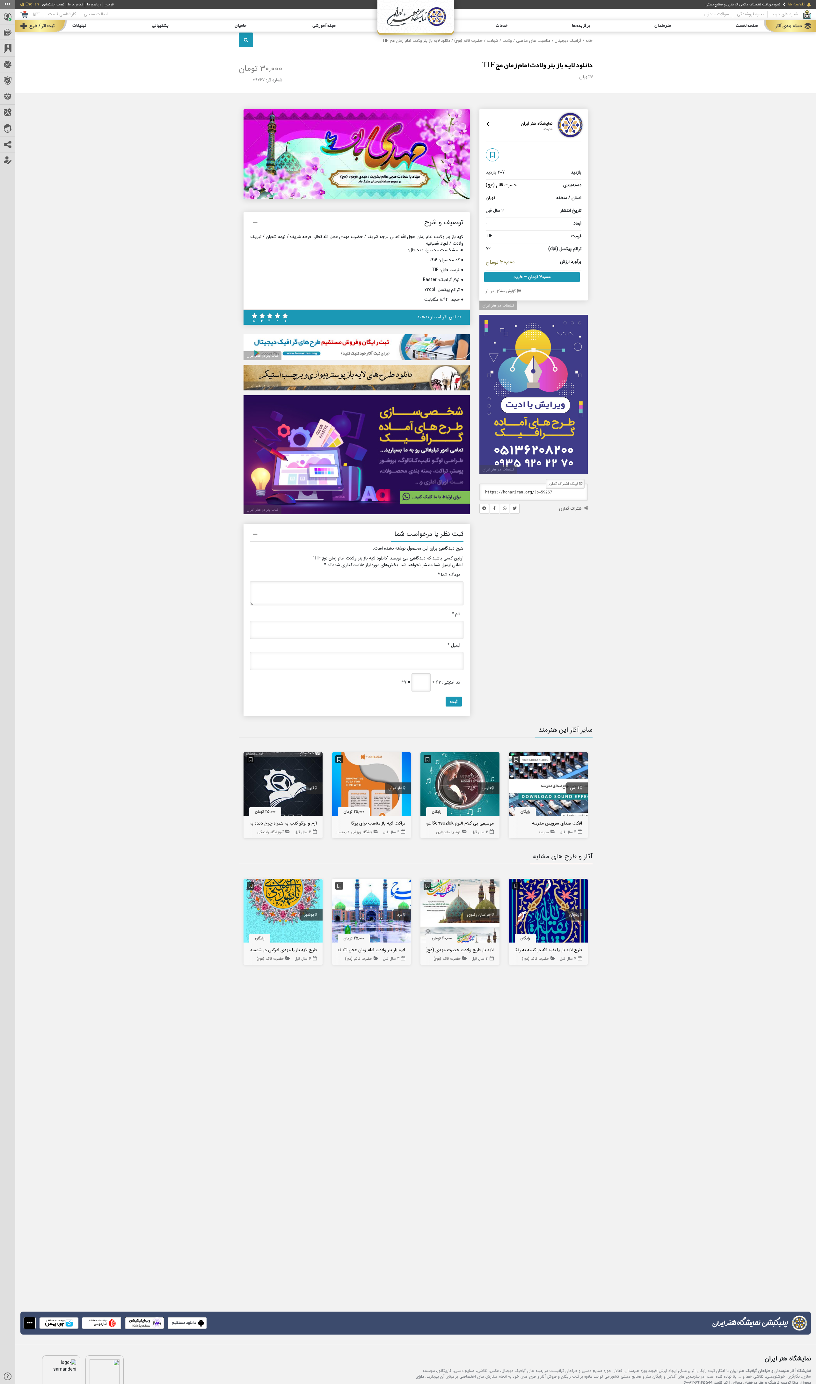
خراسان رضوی (479, 914)
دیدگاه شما (449, 575)
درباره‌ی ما (94, 4)
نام (456, 614)
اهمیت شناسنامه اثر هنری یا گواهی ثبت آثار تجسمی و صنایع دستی (732, 4)
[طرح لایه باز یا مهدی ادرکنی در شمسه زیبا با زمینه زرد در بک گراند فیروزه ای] (283, 912)
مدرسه (544, 832)
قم (312, 788)
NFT (36, 14)
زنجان (574, 914)
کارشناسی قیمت (62, 14)
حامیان (240, 26)
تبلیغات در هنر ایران (498, 305)
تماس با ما (75, 4)
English (32, 4)
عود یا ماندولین (448, 832)
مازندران (395, 788)
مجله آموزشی (324, 26)
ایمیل (454, 645)
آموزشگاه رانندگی (270, 832)
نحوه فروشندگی (750, 14)
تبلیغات (79, 26)
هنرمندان (662, 26)
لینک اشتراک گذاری (563, 484)
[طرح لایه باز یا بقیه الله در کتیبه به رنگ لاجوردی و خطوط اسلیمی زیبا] (548, 912)
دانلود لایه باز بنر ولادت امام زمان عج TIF (537, 65)
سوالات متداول (716, 14)
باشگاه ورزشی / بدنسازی (352, 832)
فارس (574, 788)
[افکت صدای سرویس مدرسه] (548, 785)
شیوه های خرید (785, 14)
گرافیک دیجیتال (568, 41)
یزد (399, 914)
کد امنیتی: (451, 682)
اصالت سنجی (96, 14)
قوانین (109, 4)
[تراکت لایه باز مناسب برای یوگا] (371, 785)
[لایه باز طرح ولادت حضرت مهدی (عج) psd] (459, 912)
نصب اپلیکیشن (53, 4)
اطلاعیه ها (796, 4)
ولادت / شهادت (499, 41)
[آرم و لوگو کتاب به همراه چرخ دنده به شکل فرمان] (283, 785)
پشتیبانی (160, 26)
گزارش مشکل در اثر (501, 291)
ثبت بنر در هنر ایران (262, 355)
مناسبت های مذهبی (533, 41)
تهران (584, 77)
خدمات (501, 26)
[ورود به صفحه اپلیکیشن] (30, 1323)
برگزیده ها (581, 26)
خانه (589, 41)
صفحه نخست (747, 26)
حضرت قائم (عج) (468, 41)
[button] (357, 223)
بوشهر (309, 914)
